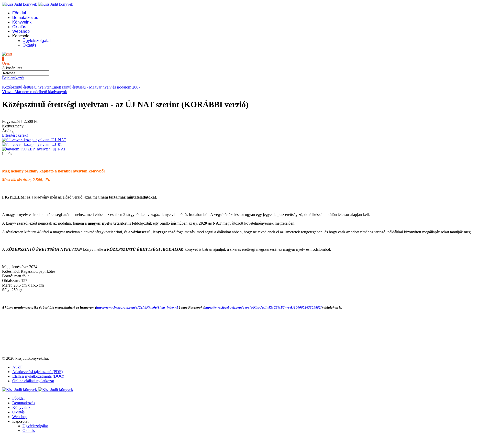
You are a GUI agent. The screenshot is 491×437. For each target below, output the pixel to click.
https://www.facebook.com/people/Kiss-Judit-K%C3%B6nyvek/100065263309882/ (263, 307)
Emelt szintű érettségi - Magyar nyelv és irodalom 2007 (95, 87)
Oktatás (19, 27)
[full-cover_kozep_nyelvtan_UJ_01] (32, 144)
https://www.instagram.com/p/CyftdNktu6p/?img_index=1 (137, 307)
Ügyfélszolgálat (37, 40)
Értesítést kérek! (15, 135)
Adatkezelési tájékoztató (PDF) (37, 371)
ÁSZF (17, 367)
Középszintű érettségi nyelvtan (26, 87)
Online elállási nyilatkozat (33, 381)
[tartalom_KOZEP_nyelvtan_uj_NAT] (34, 149)
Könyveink (21, 22)
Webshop (21, 31)
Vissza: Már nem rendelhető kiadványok (34, 92)
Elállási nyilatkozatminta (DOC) (38, 376)
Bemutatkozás (25, 17)
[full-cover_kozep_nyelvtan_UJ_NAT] (34, 140)
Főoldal (19, 13)
